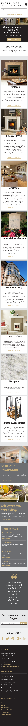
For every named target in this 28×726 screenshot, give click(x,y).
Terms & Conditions (7, 710)
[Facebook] (3, 639)
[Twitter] (7, 639)
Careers (3, 705)
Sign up (23, 623)
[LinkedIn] (24, 639)
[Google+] (19, 639)
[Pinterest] (12, 639)
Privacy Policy (5, 712)
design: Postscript (6, 721)
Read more (6, 538)
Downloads (5, 703)
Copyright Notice (6, 714)
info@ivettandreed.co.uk (15, 14)
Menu (25, 5)
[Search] (25, 10)
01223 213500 (14, 13)
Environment (5, 707)
